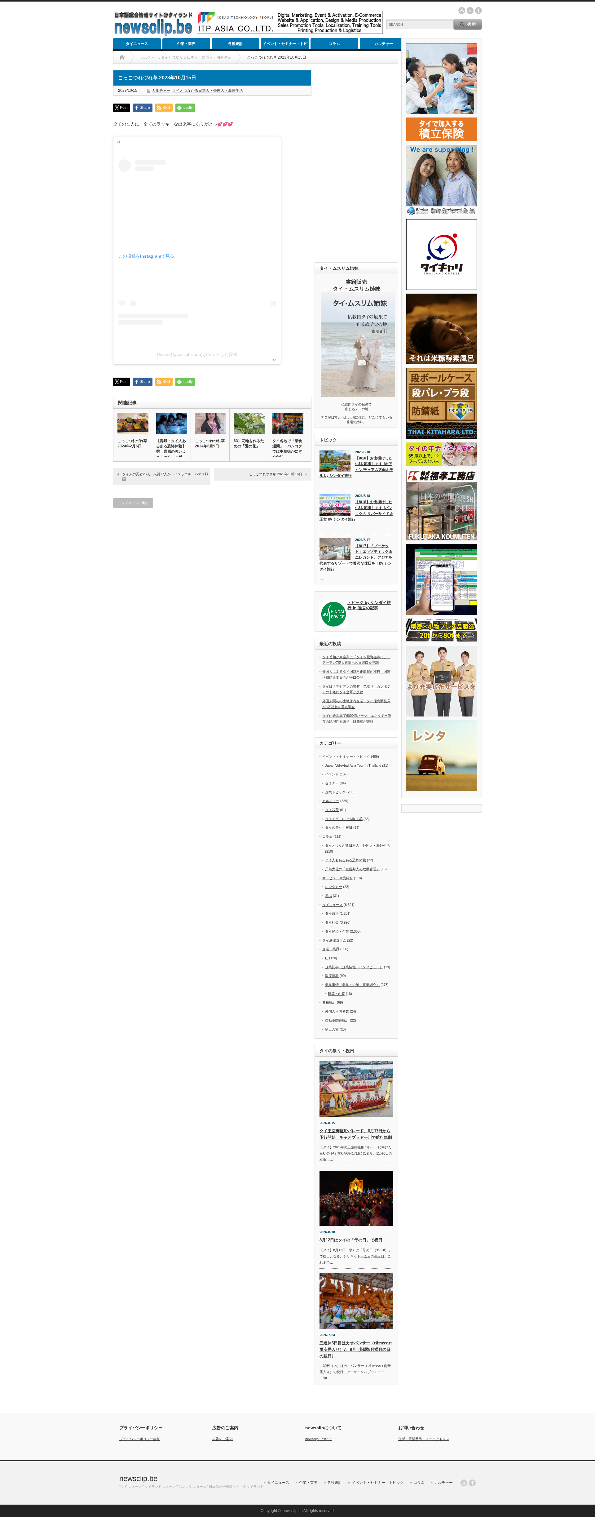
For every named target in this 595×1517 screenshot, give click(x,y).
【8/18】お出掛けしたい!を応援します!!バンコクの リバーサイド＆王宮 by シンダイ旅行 (356, 510)
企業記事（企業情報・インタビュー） (354, 967)
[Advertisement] (356, 163)
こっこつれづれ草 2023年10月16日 (275, 474)
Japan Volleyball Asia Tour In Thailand (353, 765)
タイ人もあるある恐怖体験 (345, 860)
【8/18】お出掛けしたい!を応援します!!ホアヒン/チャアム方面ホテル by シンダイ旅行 (356, 467)
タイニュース (137, 44)
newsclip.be (138, 1478)
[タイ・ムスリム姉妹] (358, 395)
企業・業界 (186, 44)
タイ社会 (332, 922)
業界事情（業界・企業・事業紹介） (352, 985)
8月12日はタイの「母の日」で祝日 (351, 1240)
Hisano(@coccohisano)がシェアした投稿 (197, 354)
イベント (332, 774)
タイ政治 (332, 913)
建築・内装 (336, 994)
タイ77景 (332, 810)
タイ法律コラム (334, 940)
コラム (334, 44)
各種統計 (235, 44)
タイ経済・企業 (337, 931)
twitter (470, 10)
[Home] (122, 57)
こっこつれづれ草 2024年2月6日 (132, 443)
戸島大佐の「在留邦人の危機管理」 (352, 869)
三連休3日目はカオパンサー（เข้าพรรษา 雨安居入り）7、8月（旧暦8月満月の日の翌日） (356, 1349)
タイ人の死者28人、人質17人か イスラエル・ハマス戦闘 (165, 476)
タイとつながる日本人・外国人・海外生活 (207, 90)
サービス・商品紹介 (337, 878)
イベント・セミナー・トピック (285, 45)
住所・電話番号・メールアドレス (423, 1439)
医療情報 (332, 976)
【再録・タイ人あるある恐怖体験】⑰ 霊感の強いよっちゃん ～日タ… (171, 451)
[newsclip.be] (153, 34)
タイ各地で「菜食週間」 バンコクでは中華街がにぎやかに (287, 449)
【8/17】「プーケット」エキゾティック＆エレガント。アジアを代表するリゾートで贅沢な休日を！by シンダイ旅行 (356, 557)
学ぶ (328, 896)
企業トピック (335, 792)
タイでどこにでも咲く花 (344, 819)
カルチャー (383, 44)
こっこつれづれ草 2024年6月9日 (210, 443)
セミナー (332, 783)
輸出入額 (332, 1029)
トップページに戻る (133, 503)
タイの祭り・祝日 (338, 827)
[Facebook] (472, 1482)
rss (461, 10)
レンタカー (333, 887)
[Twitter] (464, 1482)
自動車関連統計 (337, 1020)
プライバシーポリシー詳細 (139, 1439)
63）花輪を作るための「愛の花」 (249, 443)
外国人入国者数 (337, 1011)
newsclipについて (318, 1439)
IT (326, 958)
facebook (478, 10)
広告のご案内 (222, 1439)
